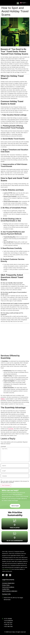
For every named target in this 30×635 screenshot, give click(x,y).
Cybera (3, 399)
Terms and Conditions (8, 587)
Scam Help (12, 632)
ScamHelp (10, 428)
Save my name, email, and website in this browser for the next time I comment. (15, 482)
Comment (3, 446)
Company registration (8, 583)
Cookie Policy (5, 589)
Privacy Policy (6, 585)
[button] (18, 3)
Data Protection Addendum (9, 591)
